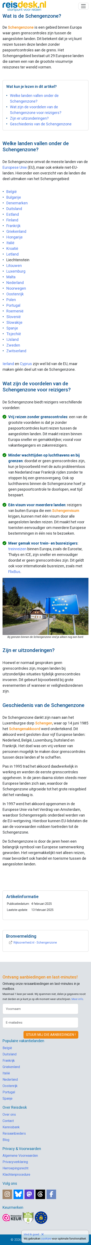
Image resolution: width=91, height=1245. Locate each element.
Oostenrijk (15, 294)
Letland (12, 254)
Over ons (9, 1114)
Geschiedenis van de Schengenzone (41, 124)
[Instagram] (7, 1194)
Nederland (15, 282)
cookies (46, 1238)
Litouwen (14, 265)
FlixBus (14, 571)
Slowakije (14, 322)
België (11, 191)
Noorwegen (16, 288)
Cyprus (26, 363)
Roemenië (14, 311)
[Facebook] (51, 1194)
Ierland (8, 363)
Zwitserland (16, 351)
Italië (10, 243)
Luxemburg (15, 271)
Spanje (12, 328)
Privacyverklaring (15, 1162)
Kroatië (12, 248)
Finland (12, 220)
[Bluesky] (18, 1194)
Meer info (77, 999)
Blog (6, 1140)
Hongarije (14, 237)
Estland (12, 214)
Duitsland (14, 208)
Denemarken (17, 203)
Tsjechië (13, 334)
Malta (10, 277)
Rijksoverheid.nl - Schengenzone (35, 942)
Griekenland (16, 231)
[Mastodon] (29, 1194)
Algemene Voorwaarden (20, 1156)
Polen (11, 299)
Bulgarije (13, 197)
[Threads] (40, 1194)
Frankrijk (13, 226)
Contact (8, 1121)
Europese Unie (15, 167)
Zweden (13, 345)
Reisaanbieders (14, 1133)
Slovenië (13, 317)
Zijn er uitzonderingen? (29, 118)
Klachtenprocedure (16, 1175)
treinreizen (17, 549)
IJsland (12, 339)
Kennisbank (11, 1127)
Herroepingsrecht (15, 1168)
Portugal (13, 305)
